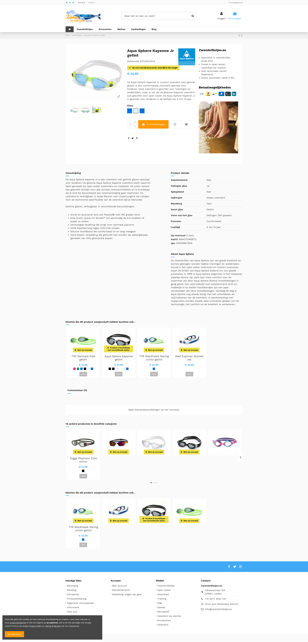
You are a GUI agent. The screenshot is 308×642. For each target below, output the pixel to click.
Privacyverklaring (76, 598)
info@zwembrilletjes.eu (218, 609)
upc (173, 243)
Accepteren (14, 634)
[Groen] (78, 369)
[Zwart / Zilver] (110, 369)
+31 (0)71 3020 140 (215, 598)
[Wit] (120, 369)
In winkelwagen (156, 124)
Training (161, 598)
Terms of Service (53, 626)
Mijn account (119, 585)
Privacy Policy (35, 626)
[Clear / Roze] (88, 369)
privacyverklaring (18, 623)
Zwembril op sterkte (169, 616)
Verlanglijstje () (236, 2)
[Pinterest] (137, 138)
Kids (159, 603)
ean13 (174, 239)
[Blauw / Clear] (81, 369)
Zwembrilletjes (165, 585)
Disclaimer (73, 594)
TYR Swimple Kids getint (83, 358)
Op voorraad (178, 235)
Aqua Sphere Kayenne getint (119, 358)
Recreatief (163, 611)
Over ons (72, 611)
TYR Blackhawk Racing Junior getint (154, 358)
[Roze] (74, 369)
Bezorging (81, 2)
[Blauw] (127, 369)
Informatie (73, 607)
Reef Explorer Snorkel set (189, 358)
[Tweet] (133, 138)
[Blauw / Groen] (92, 369)
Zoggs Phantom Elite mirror (83, 460)
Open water (164, 590)
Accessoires (164, 620)
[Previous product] (240, 35)
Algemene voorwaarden (80, 603)
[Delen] (128, 138)
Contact (91, 2)
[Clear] (124, 369)
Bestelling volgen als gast (127, 594)
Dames (161, 607)
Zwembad (163, 594)
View (83, 374)
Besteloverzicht (121, 590)
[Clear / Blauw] (117, 369)
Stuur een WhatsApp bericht (221, 604)
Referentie (133, 61)
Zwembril (162, 624)
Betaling (71, 590)
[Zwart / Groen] (113, 369)
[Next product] (241, 35)
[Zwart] (85, 369)
